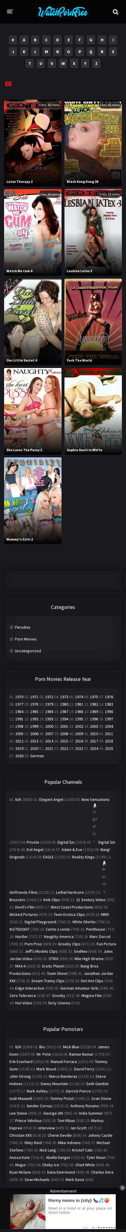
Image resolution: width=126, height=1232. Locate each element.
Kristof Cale (82, 1150)
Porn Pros (33, 944)
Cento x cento (58, 929)
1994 (64, 719)
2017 (94, 741)
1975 (94, 696)
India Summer (91, 1113)
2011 (109, 733)
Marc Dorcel (100, 936)
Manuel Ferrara (64, 1061)
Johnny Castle (100, 1135)
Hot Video (23, 1003)
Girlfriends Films (23, 892)
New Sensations (95, 799)
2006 (34, 733)
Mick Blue (71, 1046)
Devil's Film (25, 907)
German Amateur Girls (79, 988)
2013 (34, 741)
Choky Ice (50, 1164)
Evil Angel (35, 849)
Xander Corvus (39, 1105)
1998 (19, 726)
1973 (64, 696)
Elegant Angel (51, 799)
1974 (79, 696)
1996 (94, 719)
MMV (105, 914)
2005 (19, 733)
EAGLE (48, 857)
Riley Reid (33, 1142)
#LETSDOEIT (19, 929)
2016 (79, 741)
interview (46, 1128)
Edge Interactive (29, 988)
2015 (64, 741)
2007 (49, 733)
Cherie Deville (60, 1135)
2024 (94, 748)
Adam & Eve (72, 849)
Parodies (22, 627)
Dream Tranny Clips (48, 980)
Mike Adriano (69, 1142)
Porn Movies (26, 639)
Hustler (21, 936)
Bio (42, 1046)
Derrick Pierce (78, 1091)
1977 (19, 704)
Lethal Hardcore (70, 892)
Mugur (20, 1164)
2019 (19, 748)
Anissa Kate (19, 1157)
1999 (34, 726)
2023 (79, 748)
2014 (49, 741)
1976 (109, 696)
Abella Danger (58, 1157)
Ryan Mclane (20, 1172)
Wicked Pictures (23, 914)
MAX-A (20, 966)
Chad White (85, 1164)
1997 (109, 719)
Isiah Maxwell (20, 1098)
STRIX (53, 958)
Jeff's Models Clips (41, 951)
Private (33, 842)
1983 (109, 704)
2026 (19, 755)
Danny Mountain (54, 1083)
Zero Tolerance (22, 995)
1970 (19, 696)
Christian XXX (20, 1135)
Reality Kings (83, 857)
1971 (34, 696)
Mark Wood (46, 1069)
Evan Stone (101, 1098)
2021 (49, 748)
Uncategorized (28, 650)
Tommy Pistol (62, 1098)
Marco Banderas (63, 1076)
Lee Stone (18, 1113)
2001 (64, 726)
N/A (18, 799)
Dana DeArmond (61, 1172)
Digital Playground (40, 921)
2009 (79, 733)
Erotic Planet (53, 966)
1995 (79, 719)
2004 (109, 726)
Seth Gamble (97, 1083)
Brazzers (17, 899)
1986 (49, 711)
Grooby (58, 995)
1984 (19, 711)
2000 (49, 726)
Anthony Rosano (84, 1105)
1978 (34, 704)
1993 (49, 719)
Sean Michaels (37, 1179)
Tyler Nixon (95, 1157)
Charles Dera (102, 1172)
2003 (94, 726)
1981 (79, 704)
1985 (34, 711)
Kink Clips (51, 899)
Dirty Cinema (59, 1003)
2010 (94, 733)
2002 (79, 726)
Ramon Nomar (81, 1054)
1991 (19, 719)
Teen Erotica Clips (69, 914)
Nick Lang (48, 1150)
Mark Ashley (37, 1091)
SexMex (80, 951)
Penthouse (95, 929)
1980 (64, 704)
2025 (109, 748)
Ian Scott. (79, 1128)
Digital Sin (65, 842)
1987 (64, 711)
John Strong (20, 1076)
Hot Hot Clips (92, 980)
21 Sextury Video (90, 899)
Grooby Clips (69, 944)
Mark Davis (75, 1179)
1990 (109, 711)
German (37, 755)
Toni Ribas (66, 1120)
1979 (49, 704)
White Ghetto (84, 921)
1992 (34, 719)
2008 (64, 733)
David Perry (84, 1069)
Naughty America (59, 936)
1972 (49, 696)
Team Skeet (57, 973)
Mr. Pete (44, 1054)
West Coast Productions (72, 907)
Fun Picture (106, 944)
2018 (109, 741)
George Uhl (53, 1113)
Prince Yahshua (28, 1120)
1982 (94, 704)
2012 (19, 741)
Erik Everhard (21, 1061)
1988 (79, 711)
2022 (64, 748)
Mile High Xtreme (89, 958)
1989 (94, 711)
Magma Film (91, 995)
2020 (34, 748)
